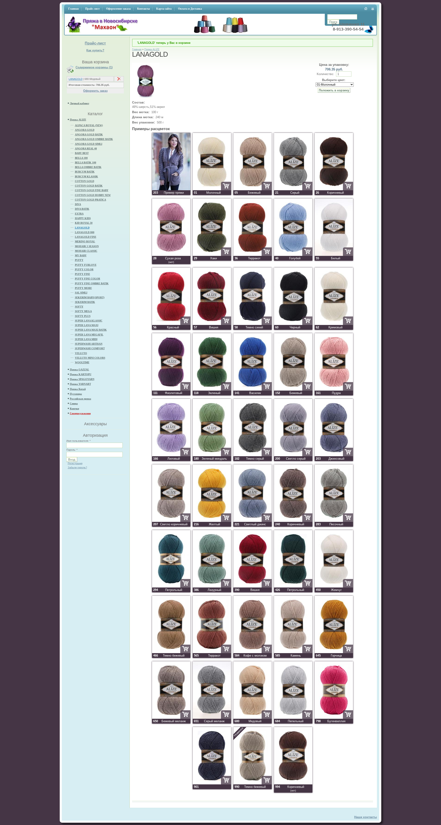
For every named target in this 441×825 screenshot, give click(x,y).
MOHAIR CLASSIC (86, 250)
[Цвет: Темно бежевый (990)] (252, 783)
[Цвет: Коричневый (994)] (293, 783)
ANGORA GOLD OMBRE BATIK (94, 139)
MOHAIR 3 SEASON (87, 246)
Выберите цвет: (333, 80)
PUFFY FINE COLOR (87, 278)
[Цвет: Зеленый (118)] (212, 389)
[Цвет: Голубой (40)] (293, 255)
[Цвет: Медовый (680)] (252, 717)
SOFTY (79, 306)
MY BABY (81, 255)
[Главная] (366, 8)
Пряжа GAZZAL (79, 369)
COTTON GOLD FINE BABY (91, 190)
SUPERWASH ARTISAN (88, 343)
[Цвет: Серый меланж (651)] (212, 717)
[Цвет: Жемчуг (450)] (334, 586)
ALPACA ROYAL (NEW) (89, 125)
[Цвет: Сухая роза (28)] (171, 255)
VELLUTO (81, 353)
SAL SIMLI (81, 292)
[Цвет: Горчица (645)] (334, 652)
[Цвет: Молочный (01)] (212, 189)
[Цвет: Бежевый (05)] (252, 189)
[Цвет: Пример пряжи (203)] (171, 189)
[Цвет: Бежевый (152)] (293, 389)
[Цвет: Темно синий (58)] (252, 324)
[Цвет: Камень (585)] (293, 652)
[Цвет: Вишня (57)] (212, 324)
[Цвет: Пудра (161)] (334, 389)
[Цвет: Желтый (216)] (212, 521)
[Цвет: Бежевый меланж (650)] (171, 717)
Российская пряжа (80, 398)
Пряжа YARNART (80, 384)
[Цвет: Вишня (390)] (252, 586)
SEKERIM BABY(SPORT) (90, 297)
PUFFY (79, 260)
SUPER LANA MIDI (86, 339)
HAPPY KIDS (83, 218)
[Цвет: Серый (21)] (293, 189)
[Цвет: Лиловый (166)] (171, 455)
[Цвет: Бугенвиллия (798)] (334, 717)
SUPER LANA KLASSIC (88, 320)
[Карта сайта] (373, 9)
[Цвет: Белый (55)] (334, 255)
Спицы (74, 403)
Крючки (74, 408)
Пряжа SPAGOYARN (82, 379)
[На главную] (103, 33)
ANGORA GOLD (84, 130)
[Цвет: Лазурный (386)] (212, 586)
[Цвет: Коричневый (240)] (293, 521)
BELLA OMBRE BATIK (88, 167)
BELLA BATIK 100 (85, 162)
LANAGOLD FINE (85, 236)
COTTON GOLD (84, 181)
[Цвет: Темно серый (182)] (252, 455)
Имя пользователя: (78, 440)
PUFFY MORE (83, 288)
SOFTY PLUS (82, 316)
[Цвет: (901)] (212, 783)
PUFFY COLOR (84, 269)
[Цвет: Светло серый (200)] (293, 455)
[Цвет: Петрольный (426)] (293, 586)
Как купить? (95, 50)
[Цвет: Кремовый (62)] (334, 324)
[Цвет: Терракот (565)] (212, 652)
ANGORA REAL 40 (86, 148)
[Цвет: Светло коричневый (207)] (171, 521)
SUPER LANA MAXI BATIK (91, 329)
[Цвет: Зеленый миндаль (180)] (212, 455)
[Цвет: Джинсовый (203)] (334, 455)
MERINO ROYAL (85, 241)
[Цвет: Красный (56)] (171, 324)
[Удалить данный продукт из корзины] (119, 79)
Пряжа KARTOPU (80, 374)
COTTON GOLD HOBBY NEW (93, 195)
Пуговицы (76, 393)
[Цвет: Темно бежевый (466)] (171, 652)
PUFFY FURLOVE (85, 264)
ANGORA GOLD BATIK (89, 134)
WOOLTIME (82, 362)
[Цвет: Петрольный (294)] (171, 586)
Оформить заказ (95, 90)
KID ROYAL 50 (84, 222)
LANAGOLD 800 (84, 232)
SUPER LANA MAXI (86, 325)
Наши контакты (365, 817)
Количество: (326, 74)
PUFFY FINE (82, 274)
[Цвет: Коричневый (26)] (334, 189)
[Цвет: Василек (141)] (252, 389)
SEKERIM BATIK (85, 302)
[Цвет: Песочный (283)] (334, 521)
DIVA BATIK (82, 208)
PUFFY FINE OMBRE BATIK (92, 283)
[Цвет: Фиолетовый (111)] (171, 389)
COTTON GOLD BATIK (89, 185)
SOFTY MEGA (83, 311)
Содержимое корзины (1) (94, 67)
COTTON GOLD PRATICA (90, 199)
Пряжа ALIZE (78, 119)
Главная (136, 49)
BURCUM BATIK (85, 171)
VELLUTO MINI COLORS (90, 357)
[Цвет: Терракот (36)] (252, 255)
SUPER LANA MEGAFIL (89, 334)
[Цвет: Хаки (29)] (212, 255)
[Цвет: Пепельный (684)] (293, 717)
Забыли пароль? (77, 467)
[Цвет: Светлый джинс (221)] (252, 521)
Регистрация (75, 463)
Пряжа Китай (78, 389)
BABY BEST (82, 153)
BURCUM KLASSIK (86, 176)
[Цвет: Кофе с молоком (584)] (252, 652)
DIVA (78, 204)
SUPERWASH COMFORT (90, 348)
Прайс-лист (95, 43)
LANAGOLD (75, 79)
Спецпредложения (80, 413)
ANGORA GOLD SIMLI (88, 144)
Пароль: (71, 449)
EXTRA (79, 213)
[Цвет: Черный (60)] (293, 324)
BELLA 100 (81, 158)
